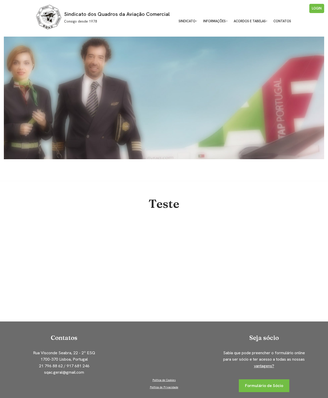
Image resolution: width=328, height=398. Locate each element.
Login (317, 8)
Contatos (282, 21)
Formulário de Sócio (264, 385)
